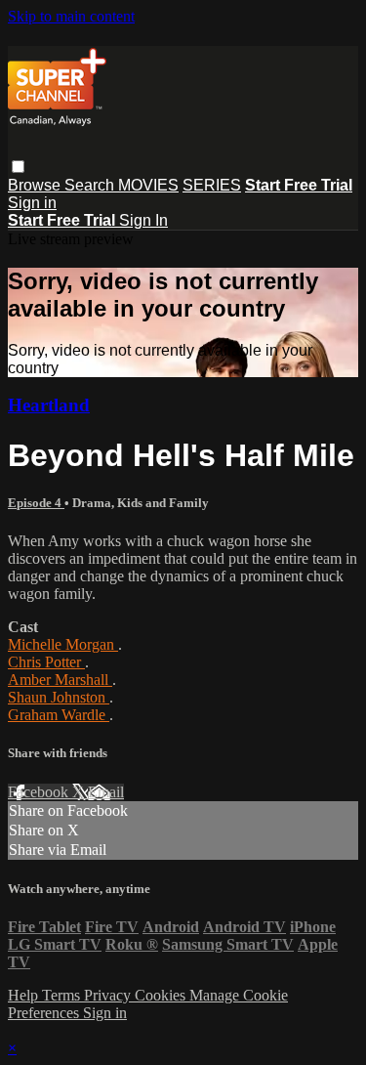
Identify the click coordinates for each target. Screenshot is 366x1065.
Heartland (49, 405)
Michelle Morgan (63, 644)
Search (91, 185)
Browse (36, 185)
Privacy (109, 995)
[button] (18, 166)
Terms (63, 995)
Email (106, 792)
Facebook (40, 792)
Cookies (162, 995)
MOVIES (148, 185)
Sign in (32, 202)
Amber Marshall (60, 679)
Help (25, 995)
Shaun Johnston (58, 697)
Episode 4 (36, 502)
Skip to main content (71, 16)
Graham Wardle (58, 714)
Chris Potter (46, 662)
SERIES (212, 185)
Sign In (143, 220)
